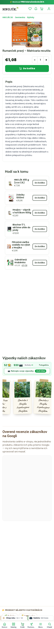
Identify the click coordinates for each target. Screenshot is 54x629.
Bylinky (30, 17)
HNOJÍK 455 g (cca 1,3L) (21, 181)
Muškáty (29, 365)
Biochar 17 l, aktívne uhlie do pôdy (21, 227)
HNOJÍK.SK (7, 17)
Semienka (20, 17)
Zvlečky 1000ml (20, 196)
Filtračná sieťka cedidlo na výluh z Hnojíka (21, 245)
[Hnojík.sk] (10, 9)
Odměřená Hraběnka (21, 261)
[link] (27, 369)
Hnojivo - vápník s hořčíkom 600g (22, 211)
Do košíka (29, 68)
